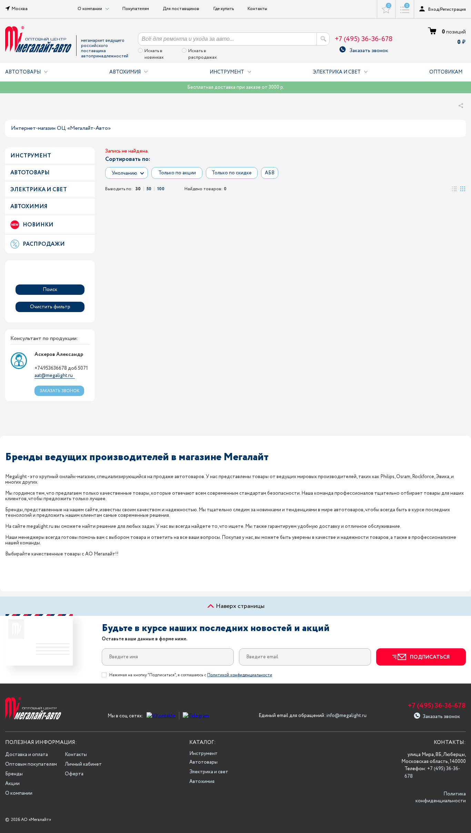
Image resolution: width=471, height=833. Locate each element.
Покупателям (135, 9)
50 (149, 188)
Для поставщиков (181, 9)
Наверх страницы (239, 606)
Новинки (38, 225)
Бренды (14, 774)
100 (160, 188)
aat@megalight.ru (53, 375)
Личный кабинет (83, 764)
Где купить (223, 9)
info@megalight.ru (347, 715)
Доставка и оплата (26, 754)
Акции (12, 783)
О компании (18, 793)
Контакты (257, 9)
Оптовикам (445, 72)
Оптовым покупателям (31, 764)
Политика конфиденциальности (440, 797)
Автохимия (125, 72)
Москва (20, 9)
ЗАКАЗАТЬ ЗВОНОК (59, 391)
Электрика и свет (337, 72)
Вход (433, 9)
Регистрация (453, 9)
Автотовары (23, 72)
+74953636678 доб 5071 (61, 368)
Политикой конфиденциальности (239, 675)
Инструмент (227, 72)
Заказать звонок (368, 49)
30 (138, 188)
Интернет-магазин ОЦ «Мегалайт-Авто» (61, 128)
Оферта (74, 774)
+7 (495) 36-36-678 (363, 39)
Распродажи (44, 244)
